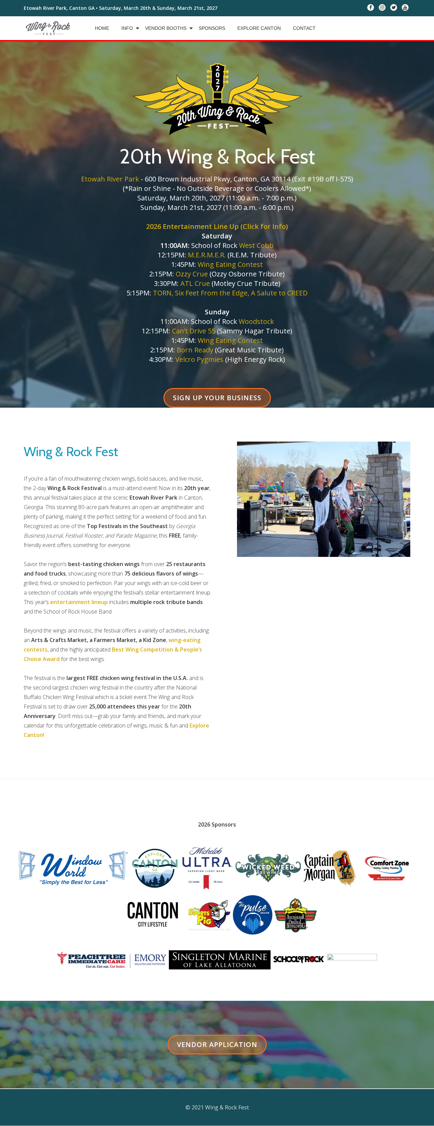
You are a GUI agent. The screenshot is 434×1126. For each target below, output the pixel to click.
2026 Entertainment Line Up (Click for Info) (217, 226)
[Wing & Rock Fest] (49, 28)
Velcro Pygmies (199, 359)
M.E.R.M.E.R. (207, 254)
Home (102, 28)
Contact (304, 28)
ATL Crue (195, 283)
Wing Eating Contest (230, 264)
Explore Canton (259, 28)
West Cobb (256, 245)
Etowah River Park (110, 178)
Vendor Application (217, 1047)
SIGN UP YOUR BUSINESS (217, 400)
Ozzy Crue (192, 273)
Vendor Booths (165, 28)
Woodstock (256, 321)
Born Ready (195, 349)
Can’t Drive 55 (193, 330)
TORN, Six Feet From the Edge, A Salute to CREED (230, 292)
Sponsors (212, 28)
